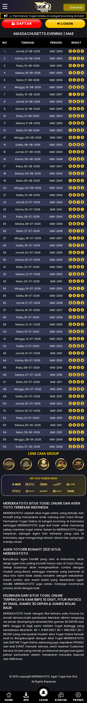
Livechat (76, 7)
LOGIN (66, 23)
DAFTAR (24, 23)
